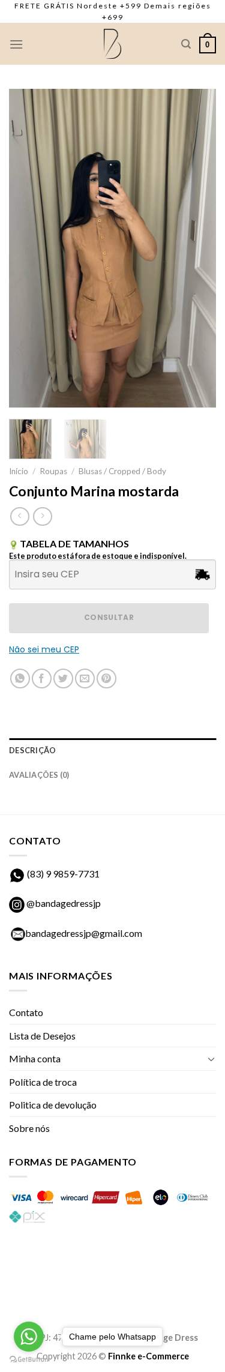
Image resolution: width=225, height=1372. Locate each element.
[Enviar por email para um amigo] (85, 678)
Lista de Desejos (42, 1035)
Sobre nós (29, 1128)
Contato (26, 1012)
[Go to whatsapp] (29, 1337)
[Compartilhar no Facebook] (42, 678)
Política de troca (43, 1082)
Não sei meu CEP (44, 649)
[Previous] (28, 248)
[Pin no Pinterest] (106, 678)
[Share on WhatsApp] (20, 678)
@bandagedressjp (63, 903)
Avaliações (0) (39, 775)
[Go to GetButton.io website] (29, 1360)
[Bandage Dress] (113, 44)
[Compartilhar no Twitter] (63, 678)
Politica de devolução (53, 1104)
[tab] (112, 750)
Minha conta (35, 1058)
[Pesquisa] (186, 44)
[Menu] (16, 44)
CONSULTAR (109, 617)
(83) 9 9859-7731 (63, 873)
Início (18, 471)
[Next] (197, 248)
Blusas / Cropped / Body (122, 471)
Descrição (32, 750)
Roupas (53, 471)
